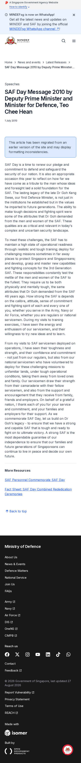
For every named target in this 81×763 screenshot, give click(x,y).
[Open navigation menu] (74, 41)
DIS (9, 622)
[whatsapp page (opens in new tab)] (68, 654)
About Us (11, 557)
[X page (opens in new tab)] (17, 654)
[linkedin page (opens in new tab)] (48, 654)
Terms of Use (14, 706)
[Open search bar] (63, 41)
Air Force (12, 615)
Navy (10, 609)
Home (8, 62)
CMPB (11, 636)
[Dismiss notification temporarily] (74, 15)
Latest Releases (56, 62)
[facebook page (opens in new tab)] (7, 654)
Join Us (10, 584)
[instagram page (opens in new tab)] (27, 654)
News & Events (15, 564)
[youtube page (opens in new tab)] (37, 654)
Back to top (18, 511)
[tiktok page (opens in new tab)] (58, 654)
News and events (29, 62)
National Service (16, 577)
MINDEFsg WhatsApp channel (34, 29)
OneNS (11, 629)
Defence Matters (16, 571)
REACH (11, 713)
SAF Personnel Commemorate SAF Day (35, 480)
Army (10, 602)
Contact (10, 663)
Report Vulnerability (18, 693)
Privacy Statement (17, 699)
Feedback (13, 671)
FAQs (8, 591)
